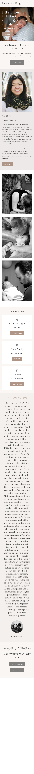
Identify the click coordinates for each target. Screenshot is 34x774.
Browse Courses (17, 384)
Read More (7, 164)
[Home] (17, 194)
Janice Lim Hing (11, 3)
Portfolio (17, 359)
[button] (31, 3)
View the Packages (17, 552)
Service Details (17, 333)
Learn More (7, 34)
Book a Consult (17, 558)
